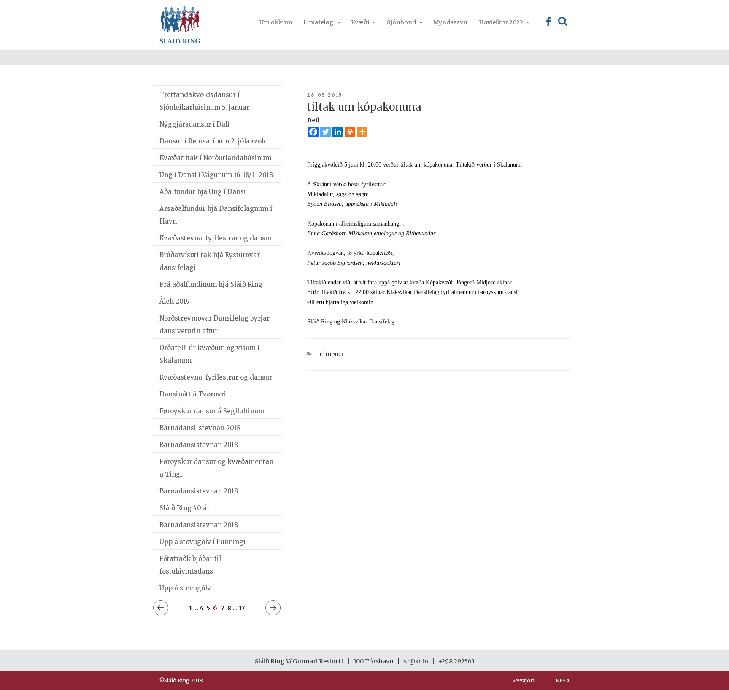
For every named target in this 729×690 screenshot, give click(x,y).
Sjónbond (401, 22)
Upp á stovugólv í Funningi (202, 542)
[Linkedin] (337, 132)
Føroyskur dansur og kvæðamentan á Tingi (216, 468)
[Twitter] (325, 132)
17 (242, 608)
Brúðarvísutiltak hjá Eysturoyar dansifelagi (209, 261)
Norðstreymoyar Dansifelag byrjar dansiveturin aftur (214, 324)
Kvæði (360, 22)
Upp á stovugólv (185, 588)
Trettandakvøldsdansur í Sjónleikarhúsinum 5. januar (204, 101)
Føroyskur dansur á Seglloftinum (212, 411)
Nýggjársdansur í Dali (194, 124)
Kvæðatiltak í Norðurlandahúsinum (215, 158)
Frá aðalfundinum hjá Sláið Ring (210, 284)
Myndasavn (450, 22)
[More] (362, 132)
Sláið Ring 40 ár (184, 508)
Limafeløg (318, 22)
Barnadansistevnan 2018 (198, 445)
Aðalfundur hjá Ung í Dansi (202, 192)
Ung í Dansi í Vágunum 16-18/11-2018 (216, 175)
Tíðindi (331, 354)
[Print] (350, 132)
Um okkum (275, 22)
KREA (563, 680)
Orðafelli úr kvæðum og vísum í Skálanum (209, 354)
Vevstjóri (523, 680)
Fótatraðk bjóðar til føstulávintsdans (190, 565)
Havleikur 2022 (501, 22)
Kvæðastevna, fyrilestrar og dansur (215, 238)
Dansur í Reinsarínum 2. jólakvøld (213, 141)
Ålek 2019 (174, 301)
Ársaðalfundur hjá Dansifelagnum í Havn (215, 215)
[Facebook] (313, 132)
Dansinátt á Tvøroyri (192, 394)
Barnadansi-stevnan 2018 (199, 428)
